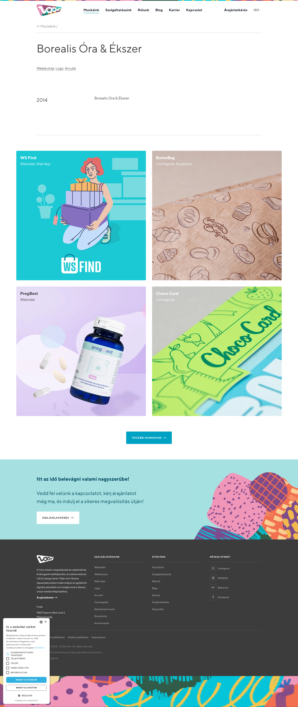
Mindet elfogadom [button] (26, 679)
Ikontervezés (101, 623)
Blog (159, 10)
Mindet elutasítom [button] (26, 687)
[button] (26, 696)
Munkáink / (49, 26)
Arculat (70, 68)
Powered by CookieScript (26, 700)
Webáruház (45, 68)
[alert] (26, 661)
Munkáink (91, 10)
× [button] (45, 622)
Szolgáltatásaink (118, 10)
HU (256, 10)
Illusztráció (100, 616)
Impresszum (98, 637)
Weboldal (99, 567)
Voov (49, 10)
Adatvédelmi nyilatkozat (51, 637)
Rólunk (143, 10)
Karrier (174, 10)
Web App (99, 581)
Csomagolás (101, 602)
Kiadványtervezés (104, 609)
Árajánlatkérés (235, 10)
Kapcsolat (194, 10)
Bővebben (39, 647)
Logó (59, 68)
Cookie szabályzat (78, 637)
